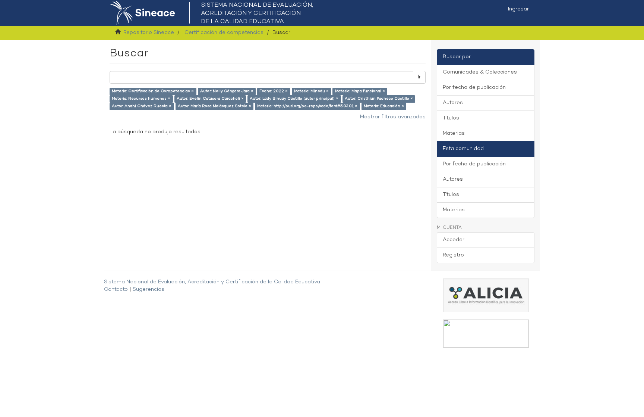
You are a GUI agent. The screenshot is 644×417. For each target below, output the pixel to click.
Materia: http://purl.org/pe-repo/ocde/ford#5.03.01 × (307, 106)
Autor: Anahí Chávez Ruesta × (141, 106)
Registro (453, 255)
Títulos (451, 118)
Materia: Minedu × (311, 91)
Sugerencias (148, 289)
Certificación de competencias (223, 32)
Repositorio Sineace (148, 32)
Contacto (116, 289)
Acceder (453, 239)
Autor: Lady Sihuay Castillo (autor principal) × (294, 99)
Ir (419, 77)
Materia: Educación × (384, 106)
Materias (454, 133)
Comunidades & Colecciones (480, 72)
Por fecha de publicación (474, 87)
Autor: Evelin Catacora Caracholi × (210, 99)
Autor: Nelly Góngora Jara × (226, 91)
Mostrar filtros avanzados (393, 117)
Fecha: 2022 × (273, 91)
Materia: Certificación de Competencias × (153, 91)
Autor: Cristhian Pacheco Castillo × (379, 99)
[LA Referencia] (486, 333)
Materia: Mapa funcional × (360, 91)
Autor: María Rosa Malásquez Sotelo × (214, 106)
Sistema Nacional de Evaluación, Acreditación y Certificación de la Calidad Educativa (212, 282)
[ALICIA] (486, 295)
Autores (453, 102)
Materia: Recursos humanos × (141, 99)
